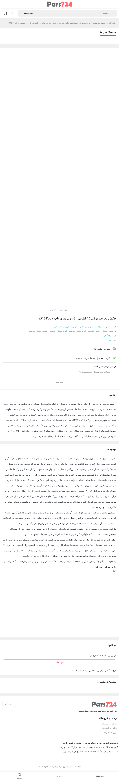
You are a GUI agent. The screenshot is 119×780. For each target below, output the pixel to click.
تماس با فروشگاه (109, 728)
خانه (114, 23)
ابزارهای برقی (84, 23)
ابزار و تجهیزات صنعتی (101, 23)
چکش (104, 331)
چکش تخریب (94, 331)
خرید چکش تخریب (77, 331)
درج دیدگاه (59, 662)
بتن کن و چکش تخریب (67, 23)
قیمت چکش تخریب (38, 331)
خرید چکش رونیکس (58, 331)
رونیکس (107, 335)
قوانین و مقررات (109, 724)
